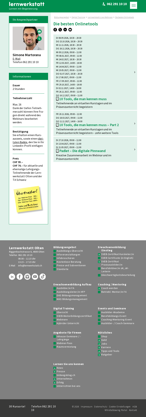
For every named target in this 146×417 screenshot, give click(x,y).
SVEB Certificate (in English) (117, 257)
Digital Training (78, 17)
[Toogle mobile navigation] (133, 5)
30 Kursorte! (17, 406)
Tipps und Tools (110, 351)
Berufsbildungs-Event (113, 316)
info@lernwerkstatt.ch (30, 265)
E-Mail (16, 58)
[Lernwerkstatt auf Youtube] (35, 278)
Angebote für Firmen (67, 332)
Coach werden (109, 288)
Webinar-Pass (64, 343)
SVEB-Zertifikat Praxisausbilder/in (111, 263)
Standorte (63, 269)
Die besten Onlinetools (124, 17)
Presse (61, 371)
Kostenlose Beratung (69, 261)
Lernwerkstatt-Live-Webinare (100, 17)
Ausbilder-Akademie (113, 312)
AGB (134, 406)
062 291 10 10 (25, 255)
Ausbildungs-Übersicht (70, 250)
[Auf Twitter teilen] (60, 30)
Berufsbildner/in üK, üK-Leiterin (115, 270)
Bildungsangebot (61, 17)
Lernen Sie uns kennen (68, 364)
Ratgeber (106, 354)
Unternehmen (64, 378)
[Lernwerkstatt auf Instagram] (27, 278)
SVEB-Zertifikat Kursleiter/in (117, 254)
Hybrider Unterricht (68, 323)
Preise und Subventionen (71, 265)
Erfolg (60, 382)
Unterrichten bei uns (68, 386)
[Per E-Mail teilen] (70, 30)
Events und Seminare (112, 308)
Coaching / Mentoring (112, 284)
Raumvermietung (66, 346)
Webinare (62, 319)
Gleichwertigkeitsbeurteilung (118, 275)
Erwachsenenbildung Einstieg (112, 249)
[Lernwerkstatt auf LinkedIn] (12, 278)
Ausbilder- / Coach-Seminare (117, 323)
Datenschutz (100, 406)
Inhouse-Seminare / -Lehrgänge (69, 338)
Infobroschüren (66, 258)
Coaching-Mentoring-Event (116, 319)
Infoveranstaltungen (68, 254)
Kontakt (133, 410)
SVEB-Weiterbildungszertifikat (74, 316)
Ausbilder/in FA (65, 288)
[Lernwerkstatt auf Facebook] (20, 278)
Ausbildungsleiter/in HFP (71, 291)
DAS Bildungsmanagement (72, 295)
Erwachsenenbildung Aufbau (72, 284)
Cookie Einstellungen (120, 406)
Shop (104, 336)
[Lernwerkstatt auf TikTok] (43, 278)
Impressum (86, 406)
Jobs (104, 343)
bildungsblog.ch (66, 375)
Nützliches (105, 332)
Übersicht (62, 312)
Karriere (106, 347)
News (60, 367)
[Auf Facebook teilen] (55, 30)
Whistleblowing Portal (116, 410)
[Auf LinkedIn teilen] (65, 30)
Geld (104, 340)
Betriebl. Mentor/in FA (114, 291)
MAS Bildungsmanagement (72, 299)
